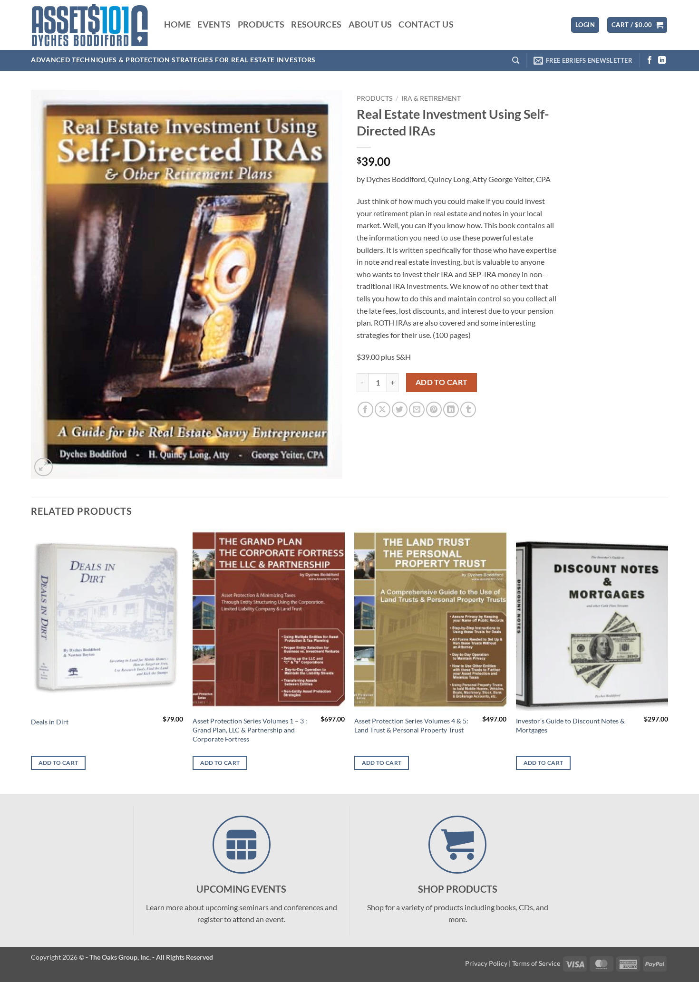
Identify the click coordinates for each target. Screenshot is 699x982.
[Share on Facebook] (365, 409)
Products (261, 24)
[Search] (515, 60)
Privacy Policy (486, 963)
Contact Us (426, 24)
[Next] (667, 660)
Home (177, 24)
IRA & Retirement (431, 98)
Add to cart (442, 382)
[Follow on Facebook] (649, 60)
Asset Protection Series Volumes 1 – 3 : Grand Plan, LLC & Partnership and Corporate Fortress (250, 729)
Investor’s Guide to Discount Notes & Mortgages (570, 725)
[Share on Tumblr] (468, 409)
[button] (585, 25)
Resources (316, 24)
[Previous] (31, 660)
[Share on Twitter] (400, 409)
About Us (370, 24)
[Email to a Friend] (417, 409)
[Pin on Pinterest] (434, 409)
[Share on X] (382, 409)
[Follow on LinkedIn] (662, 60)
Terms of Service (536, 963)
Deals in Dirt (49, 722)
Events (214, 24)
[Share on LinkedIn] (451, 409)
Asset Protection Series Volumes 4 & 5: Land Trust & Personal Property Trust (411, 725)
